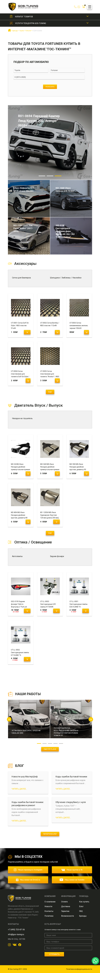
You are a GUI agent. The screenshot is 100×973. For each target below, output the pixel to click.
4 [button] (56, 743)
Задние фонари (57, 556)
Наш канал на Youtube (74, 880)
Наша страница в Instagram (30, 870)
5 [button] (61, 743)
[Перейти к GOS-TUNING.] (9, 31)
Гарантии (65, 911)
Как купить (84, 902)
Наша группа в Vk (75, 870)
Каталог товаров (24, 16)
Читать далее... (19, 789)
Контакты (49, 911)
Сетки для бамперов (21, 278)
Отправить (54, 954)
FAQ (81, 911)
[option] (50, 142)
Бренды (83, 916)
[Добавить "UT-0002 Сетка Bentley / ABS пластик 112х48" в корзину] (57, 332)
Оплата (64, 902)
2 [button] (45, 743)
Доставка (65, 906)
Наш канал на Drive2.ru (30, 880)
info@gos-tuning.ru (16, 934)
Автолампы (17, 556)
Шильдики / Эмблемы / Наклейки (65, 278)
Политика (49, 916)
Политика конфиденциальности (79, 969)
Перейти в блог (50, 834)
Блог (81, 906)
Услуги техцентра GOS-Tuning (30, 23)
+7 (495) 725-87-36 (16, 929)
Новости (48, 906)
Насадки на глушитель (22, 418)
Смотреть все (50, 749)
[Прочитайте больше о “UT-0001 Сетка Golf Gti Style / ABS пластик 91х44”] (27, 332)
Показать (50, 87)
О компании (50, 902)
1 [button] (39, 743)
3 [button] (50, 743)
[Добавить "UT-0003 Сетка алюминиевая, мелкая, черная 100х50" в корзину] (86, 332)
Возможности (67, 916)
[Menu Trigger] (89, 6)
